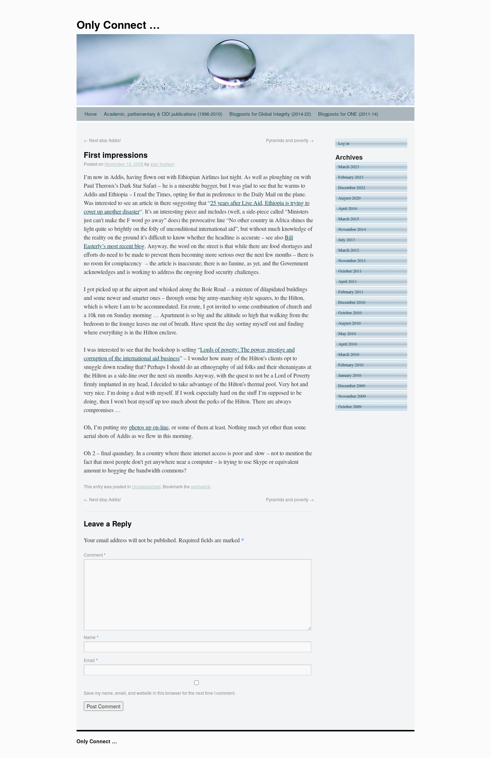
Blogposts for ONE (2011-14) (348, 113)
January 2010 (349, 375)
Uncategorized (146, 486)
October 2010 (350, 312)
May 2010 (347, 333)
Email (91, 660)
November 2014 (352, 229)
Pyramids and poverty (290, 140)
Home (90, 113)
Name (91, 637)
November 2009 (352, 396)
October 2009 (350, 406)
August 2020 (349, 198)
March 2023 (348, 166)
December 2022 (351, 187)
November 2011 (352, 260)
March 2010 (348, 354)
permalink (200, 486)
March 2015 (348, 219)
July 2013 (346, 239)
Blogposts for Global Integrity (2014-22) (270, 113)
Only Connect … (118, 24)
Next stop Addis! (102, 140)
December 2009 (351, 385)
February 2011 (350, 291)
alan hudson (162, 164)
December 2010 (351, 302)
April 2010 (347, 344)
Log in (343, 143)
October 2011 (350, 271)
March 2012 (348, 250)
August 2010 (349, 323)
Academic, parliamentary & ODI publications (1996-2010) (163, 113)
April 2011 (347, 281)
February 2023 (350, 177)
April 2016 (347, 208)
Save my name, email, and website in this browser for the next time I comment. (159, 693)
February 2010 (350, 364)
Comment (95, 555)
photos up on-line (149, 427)
